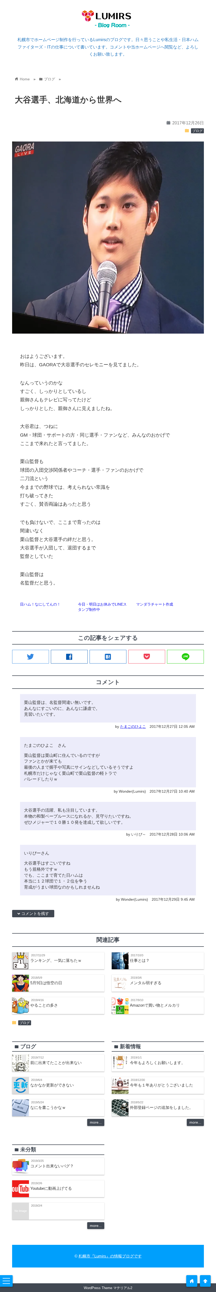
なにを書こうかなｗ (48, 1107)
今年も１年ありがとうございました (161, 1085)
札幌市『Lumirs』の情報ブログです (110, 1256)
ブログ (197, 131)
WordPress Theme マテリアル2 (108, 1288)
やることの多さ (44, 1005)
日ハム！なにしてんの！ (40, 604)
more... (96, 1122)
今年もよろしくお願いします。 (157, 1062)
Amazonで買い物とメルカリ (155, 1005)
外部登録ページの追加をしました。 (161, 1107)
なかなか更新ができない (52, 1085)
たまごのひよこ (133, 726)
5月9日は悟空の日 (46, 983)
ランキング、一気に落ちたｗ (56, 960)
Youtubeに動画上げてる (51, 1188)
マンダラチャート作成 (154, 604)
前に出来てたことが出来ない (56, 1062)
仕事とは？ (140, 960)
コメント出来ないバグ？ (52, 1166)
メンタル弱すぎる (145, 983)
